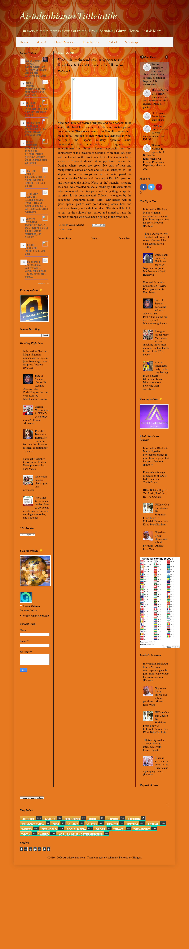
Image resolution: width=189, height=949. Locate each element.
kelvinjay (113, 857)
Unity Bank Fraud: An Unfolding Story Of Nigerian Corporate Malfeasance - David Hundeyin (155, 264)
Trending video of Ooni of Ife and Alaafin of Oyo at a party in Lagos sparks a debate (36, 128)
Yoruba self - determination (81, 833)
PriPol (112, 42)
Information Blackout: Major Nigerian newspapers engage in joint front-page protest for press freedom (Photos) (36, 359)
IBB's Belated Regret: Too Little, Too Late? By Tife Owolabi (155, 493)
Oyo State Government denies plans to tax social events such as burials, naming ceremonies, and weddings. (36, 228)
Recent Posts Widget (43, 283)
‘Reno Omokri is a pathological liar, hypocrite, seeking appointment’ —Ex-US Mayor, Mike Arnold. (35, 269)
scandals (49, 828)
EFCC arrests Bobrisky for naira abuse (159, 116)
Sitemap (131, 42)
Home (24, 42)
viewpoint (142, 828)
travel (119, 828)
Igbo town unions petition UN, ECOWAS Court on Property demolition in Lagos (36, 109)
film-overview (33, 823)
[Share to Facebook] (101, 225)
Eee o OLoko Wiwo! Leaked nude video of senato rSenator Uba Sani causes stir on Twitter (156, 240)
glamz (73, 823)
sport (100, 828)
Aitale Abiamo (31, 606)
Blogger (136, 857)
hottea (132, 823)
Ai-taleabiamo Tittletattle (68, 15)
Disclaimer (91, 42)
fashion (134, 818)
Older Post (125, 238)
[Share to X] (98, 225)
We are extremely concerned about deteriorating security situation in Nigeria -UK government (154, 74)
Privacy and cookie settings (32, 798)
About (41, 42)
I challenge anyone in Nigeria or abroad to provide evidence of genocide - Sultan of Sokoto (35, 178)
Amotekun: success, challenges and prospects (35, 483)
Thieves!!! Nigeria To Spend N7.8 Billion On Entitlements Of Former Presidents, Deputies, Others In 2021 (154, 156)
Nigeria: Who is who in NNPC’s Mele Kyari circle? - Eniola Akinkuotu (35, 415)
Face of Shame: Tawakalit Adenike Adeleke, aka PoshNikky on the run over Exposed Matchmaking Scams (36, 68)
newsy (27, 828)
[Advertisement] (83, 906)
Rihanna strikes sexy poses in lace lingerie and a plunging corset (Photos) (156, 766)
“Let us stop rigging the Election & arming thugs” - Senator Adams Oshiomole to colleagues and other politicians (36, 203)
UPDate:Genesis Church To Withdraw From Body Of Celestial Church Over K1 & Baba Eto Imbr (156, 514)
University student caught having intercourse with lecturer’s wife (154, 745)
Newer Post (64, 238)
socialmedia (76, 828)
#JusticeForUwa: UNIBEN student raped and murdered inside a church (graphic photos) (155, 98)
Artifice (28, 818)
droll (93, 818)
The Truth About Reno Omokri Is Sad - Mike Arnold (35, 249)
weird (69, 229)
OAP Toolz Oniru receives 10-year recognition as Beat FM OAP (155, 132)
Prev (142, 57)
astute (50, 818)
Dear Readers (64, 42)
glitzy (92, 823)
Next (166, 57)
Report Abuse (149, 785)
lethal (153, 823)
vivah (26, 833)
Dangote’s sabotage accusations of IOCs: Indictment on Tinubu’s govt (154, 477)
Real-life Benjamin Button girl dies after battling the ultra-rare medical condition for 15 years (35, 441)
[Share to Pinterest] (104, 225)
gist (56, 823)
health (112, 823)
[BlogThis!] (96, 225)
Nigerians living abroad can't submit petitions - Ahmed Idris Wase (155, 540)
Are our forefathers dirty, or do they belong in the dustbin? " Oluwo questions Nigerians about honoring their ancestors (36, 152)
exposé (113, 818)
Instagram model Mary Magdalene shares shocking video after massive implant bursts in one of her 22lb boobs (156, 342)
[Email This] (93, 225)
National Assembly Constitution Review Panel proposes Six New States (35, 89)
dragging (72, 818)
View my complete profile (34, 615)
